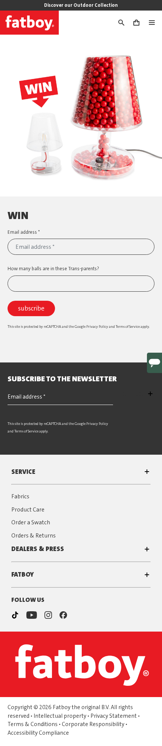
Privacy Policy (97, 326)
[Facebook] (63, 615)
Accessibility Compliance (38, 733)
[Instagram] (48, 615)
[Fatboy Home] (29, 23)
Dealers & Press (37, 549)
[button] (125, 22)
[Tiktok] (15, 615)
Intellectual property (60, 716)
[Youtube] (31, 615)
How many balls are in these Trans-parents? (53, 268)
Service (23, 471)
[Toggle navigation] (155, 22)
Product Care (27, 509)
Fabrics (20, 496)
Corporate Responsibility (93, 724)
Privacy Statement (113, 716)
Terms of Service (128, 326)
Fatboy (22, 574)
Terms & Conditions (33, 724)
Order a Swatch (30, 522)
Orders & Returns (33, 535)
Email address (23, 232)
